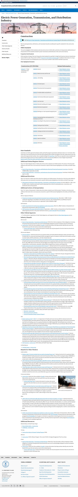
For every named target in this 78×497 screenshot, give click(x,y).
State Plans (51, 156)
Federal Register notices (64, 69)
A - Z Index (41, 468)
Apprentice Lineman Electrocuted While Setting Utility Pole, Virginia (39, 253)
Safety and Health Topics (11, 13)
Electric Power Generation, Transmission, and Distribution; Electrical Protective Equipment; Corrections (45, 169)
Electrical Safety (26, 234)
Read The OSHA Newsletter (45, 472)
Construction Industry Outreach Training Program (33, 432)
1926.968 (35, 142)
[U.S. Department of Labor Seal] (5, 464)
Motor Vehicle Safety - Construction (30, 426)
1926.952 (35, 78)
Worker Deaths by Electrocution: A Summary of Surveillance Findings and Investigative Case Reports (44, 239)
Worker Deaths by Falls (27, 319)
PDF (35, 319)
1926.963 (35, 125)
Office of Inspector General (45, 478)
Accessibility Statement (63, 472)
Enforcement (17, 10)
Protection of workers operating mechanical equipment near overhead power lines (40, 198)
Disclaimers (60, 468)
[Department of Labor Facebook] (11, 486)
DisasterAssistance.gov (26, 470)
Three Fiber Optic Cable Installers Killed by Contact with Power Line (37, 367)
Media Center (26, 457)
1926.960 (35, 111)
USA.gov (23, 472)
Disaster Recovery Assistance (27, 468)
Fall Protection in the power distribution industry (33, 209)
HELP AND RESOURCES (33, 10)
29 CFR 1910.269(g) (31, 416)
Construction (5, 43)
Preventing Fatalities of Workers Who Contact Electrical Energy (37, 300)
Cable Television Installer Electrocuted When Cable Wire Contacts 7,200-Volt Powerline (41, 360)
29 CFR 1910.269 (41, 207)
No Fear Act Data (24, 474)
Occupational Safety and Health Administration (13, 6)
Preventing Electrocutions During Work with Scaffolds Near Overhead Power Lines (42, 293)
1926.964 (35, 128)
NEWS (41, 10)
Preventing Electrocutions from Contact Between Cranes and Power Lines (40, 306)
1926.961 (35, 117)
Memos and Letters (63, 114)
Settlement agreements (64, 81)
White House (24, 466)
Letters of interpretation (64, 70)
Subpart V (23, 69)
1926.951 (35, 73)
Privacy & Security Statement (64, 474)
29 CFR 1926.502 (61, 210)
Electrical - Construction (29, 311)
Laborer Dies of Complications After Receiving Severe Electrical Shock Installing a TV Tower (42, 398)
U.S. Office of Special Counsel (27, 476)
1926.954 (35, 88)
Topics (24, 10)
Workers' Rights (5, 57)
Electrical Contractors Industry (30, 312)
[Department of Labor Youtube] (20, 486)
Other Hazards (5, 51)
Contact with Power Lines (29, 228)
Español (43, 225)
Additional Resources (6, 54)
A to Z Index (53, 5)
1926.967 (35, 138)
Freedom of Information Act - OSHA (47, 470)
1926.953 (35, 83)
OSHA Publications (43, 476)
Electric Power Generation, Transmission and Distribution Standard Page (44, 40)
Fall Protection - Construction (28, 342)
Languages (59, 5)
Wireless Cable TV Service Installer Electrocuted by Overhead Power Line (38, 354)
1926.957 (35, 101)
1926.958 (35, 104)
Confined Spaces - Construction (29, 347)
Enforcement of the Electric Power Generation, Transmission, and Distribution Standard (41, 182)
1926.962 (35, 121)
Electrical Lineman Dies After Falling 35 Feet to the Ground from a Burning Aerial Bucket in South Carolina (45, 333)
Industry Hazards (5, 48)
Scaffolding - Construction (28, 427)
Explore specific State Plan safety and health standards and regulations (36, 159)
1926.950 (35, 69)
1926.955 (35, 92)
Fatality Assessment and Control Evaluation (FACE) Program (35, 245)
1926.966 (35, 135)
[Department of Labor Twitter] (14, 486)
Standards (9, 10)
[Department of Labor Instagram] (17, 486)
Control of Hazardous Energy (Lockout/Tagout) (34, 314)
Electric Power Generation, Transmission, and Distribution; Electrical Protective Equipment (42, 172)
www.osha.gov (4, 481)
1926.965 (35, 131)
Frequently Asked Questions (45, 465)
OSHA (2, 10)
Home (3, 13)
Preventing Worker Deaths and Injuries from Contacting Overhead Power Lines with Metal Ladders (45, 282)
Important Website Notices (64, 476)
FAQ (49, 5)
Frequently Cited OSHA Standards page (49, 58)
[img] (38, 28)
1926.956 (35, 97)
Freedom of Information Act (64, 465)
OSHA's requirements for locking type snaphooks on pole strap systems (38, 206)
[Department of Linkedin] (23, 486)
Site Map (60, 478)
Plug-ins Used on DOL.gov (63, 470)
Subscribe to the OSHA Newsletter (47, 474)
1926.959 (35, 107)
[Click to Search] (75, 5)
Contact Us (45, 5)
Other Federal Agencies (7, 46)
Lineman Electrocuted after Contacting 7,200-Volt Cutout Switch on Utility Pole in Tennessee (44, 263)
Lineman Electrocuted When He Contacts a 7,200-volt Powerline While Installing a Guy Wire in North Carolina (47, 269)
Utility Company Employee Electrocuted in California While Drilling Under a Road (41, 276)
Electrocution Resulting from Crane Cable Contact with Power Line (36, 386)
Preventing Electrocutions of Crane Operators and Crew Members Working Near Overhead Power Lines (46, 288)
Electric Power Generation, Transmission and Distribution (34, 222)
